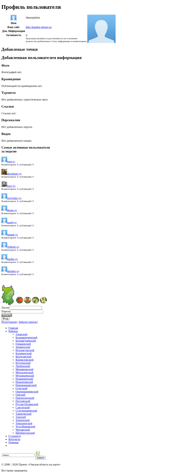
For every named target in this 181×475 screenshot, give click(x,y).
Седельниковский (26, 410)
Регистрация (9, 321)
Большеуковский (26, 340)
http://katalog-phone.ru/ (39, 27)
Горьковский (23, 343)
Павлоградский (25, 397)
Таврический (23, 413)
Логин (5, 307)
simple (12, 234)
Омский (20, 394)
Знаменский (23, 347)
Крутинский (23, 362)
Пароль (5, 311)
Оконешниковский (27, 391)
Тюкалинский (24, 423)
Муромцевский (25, 375)
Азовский (21, 334)
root (11, 161)
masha (12, 259)
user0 (12, 222)
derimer (13, 271)
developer (14, 173)
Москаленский (24, 372)
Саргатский (23, 407)
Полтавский (23, 401)
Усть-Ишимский (25, 426)
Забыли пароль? (28, 321)
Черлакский (23, 429)
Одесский (21, 388)
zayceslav (14, 198)
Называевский (24, 378)
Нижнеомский (24, 381)
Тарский (21, 416)
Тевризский (23, 420)
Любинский (23, 366)
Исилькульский (25, 350)
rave (11, 185)
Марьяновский (24, 369)
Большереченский (26, 337)
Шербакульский (25, 432)
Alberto (13, 246)
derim (12, 210)
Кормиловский (25, 359)
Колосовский (23, 356)
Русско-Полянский (27, 404)
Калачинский (24, 353)
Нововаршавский (26, 385)
